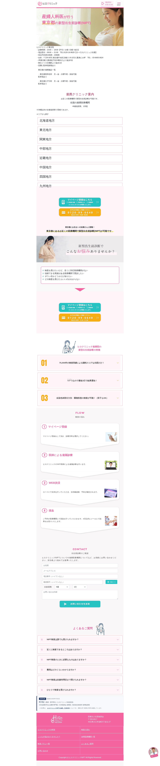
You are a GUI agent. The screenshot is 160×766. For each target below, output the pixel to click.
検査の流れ (85, 730)
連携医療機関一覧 (88, 737)
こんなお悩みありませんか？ (49, 737)
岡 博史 (42, 702)
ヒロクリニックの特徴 (46, 730)
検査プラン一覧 (44, 744)
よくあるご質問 (87, 744)
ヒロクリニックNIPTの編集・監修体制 (58, 708)
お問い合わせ (43, 751)
